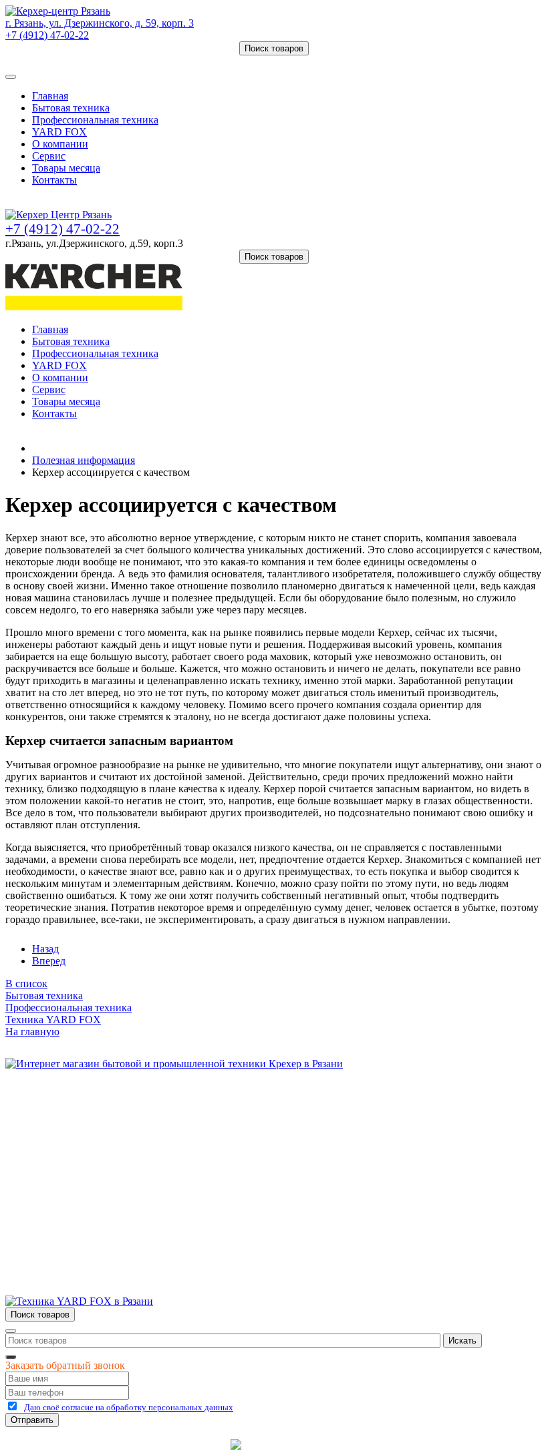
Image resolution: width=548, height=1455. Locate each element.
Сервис (48, 156)
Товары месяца (66, 168)
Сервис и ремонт (71, 1137)
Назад (45, 948)
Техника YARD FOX (53, 1019)
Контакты (54, 180)
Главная (50, 95)
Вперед (48, 960)
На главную (32, 1031)
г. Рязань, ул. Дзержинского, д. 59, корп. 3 (99, 23)
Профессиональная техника (95, 119)
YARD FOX (59, 131)
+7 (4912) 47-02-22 (47, 35)
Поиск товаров (274, 48)
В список (26, 983)
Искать (462, 1341)
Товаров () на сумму (68, 61)
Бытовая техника (71, 107)
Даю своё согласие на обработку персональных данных (128, 1407)
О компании (60, 144)
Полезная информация (83, 460)
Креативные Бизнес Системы (160, 1444)
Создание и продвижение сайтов (380, 1444)
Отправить (32, 1420)
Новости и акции (71, 1149)
